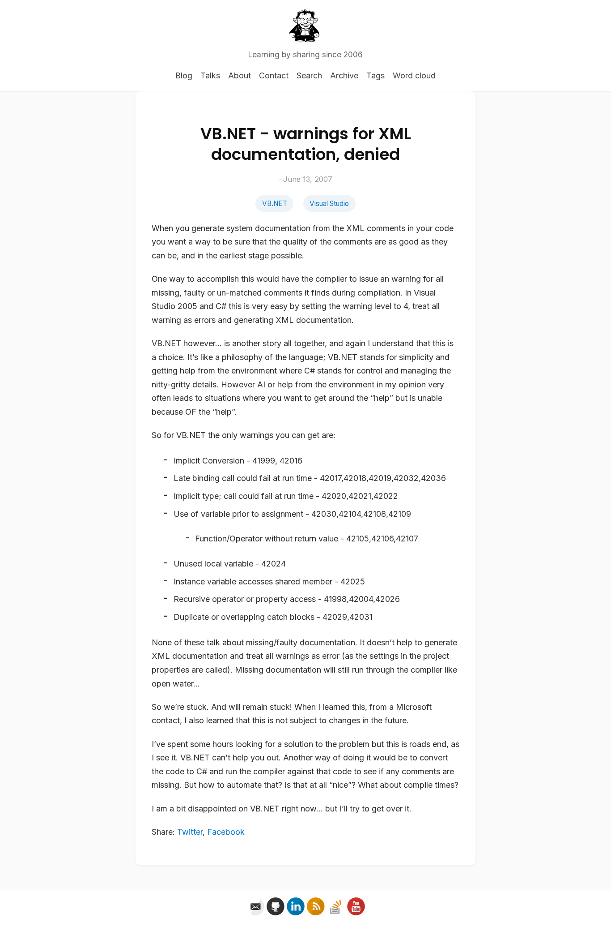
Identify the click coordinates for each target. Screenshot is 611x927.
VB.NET (274, 203)
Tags (375, 75)
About (239, 75)
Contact (274, 75)
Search (309, 75)
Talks (210, 75)
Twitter (190, 832)
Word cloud (414, 75)
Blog (183, 75)
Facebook (226, 832)
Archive (344, 75)
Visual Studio (329, 203)
